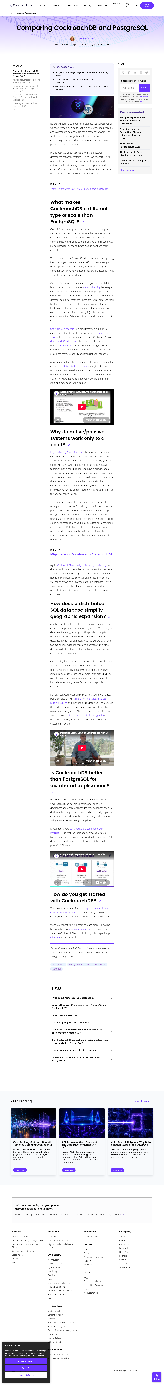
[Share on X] (123, 72)
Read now (20, 1170)
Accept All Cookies (26, 1361)
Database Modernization (59, 1240)
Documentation (91, 1236)
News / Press (125, 1252)
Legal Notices (125, 1248)
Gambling (52, 1271)
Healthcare (53, 1279)
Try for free (147, 5)
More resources (128, 170)
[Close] (47, 1345)
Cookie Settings (119, 1370)
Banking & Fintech (56, 1263)
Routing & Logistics (56, 1338)
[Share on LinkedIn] (135, 72)
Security (123, 1263)
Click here (55, 937)
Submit (144, 88)
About (122, 1236)
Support (87, 1260)
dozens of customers (80, 929)
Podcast (87, 1253)
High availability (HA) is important (67, 452)
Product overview (20, 1236)
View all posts (142, 1101)
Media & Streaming (56, 1286)
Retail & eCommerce (57, 1294)
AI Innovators (53, 1259)
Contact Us (124, 1244)
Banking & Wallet (55, 1314)
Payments (52, 1334)
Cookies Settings (26, 1375)
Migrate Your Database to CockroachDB (81, 554)
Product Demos (91, 1292)
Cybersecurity (54, 1267)
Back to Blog (31, 13)
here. (142, 101)
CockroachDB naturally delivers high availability (81, 565)
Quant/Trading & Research (60, 1290)
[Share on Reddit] (147, 72)
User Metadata (54, 1341)
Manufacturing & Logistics (59, 1282)
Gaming (51, 1275)
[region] (26, 1362)
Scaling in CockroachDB (62, 328)
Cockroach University (93, 1281)
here (122, 1214)
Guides (87, 1289)
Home (13, 13)
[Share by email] (141, 72)
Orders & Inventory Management (62, 1330)
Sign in (15, 1262)
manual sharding (91, 287)
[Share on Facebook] (129, 72)
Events (86, 1249)
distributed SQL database (63, 341)
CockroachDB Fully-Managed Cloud (28, 1240)
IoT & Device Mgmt (56, 1326)
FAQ (14, 109)
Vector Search (54, 1311)
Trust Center (124, 1267)
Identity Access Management (61, 1322)
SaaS (50, 1298)
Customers (53, 1236)
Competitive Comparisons (95, 1285)
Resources (20, 13)
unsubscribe (144, 97)
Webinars (88, 1264)
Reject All (26, 1368)
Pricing (15, 1258)
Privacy (122, 1259)
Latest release (18, 1254)
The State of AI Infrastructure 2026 (130, 145)
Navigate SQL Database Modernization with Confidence (132, 120)
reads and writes (64, 345)
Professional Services (93, 1257)
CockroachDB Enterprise (23, 1251)
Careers (122, 1240)
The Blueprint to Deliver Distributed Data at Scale (133, 154)
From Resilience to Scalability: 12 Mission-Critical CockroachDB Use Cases (133, 134)
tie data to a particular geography (86, 715)
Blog (86, 1277)
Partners (123, 1255)
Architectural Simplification (60, 1358)
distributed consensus (75, 366)
